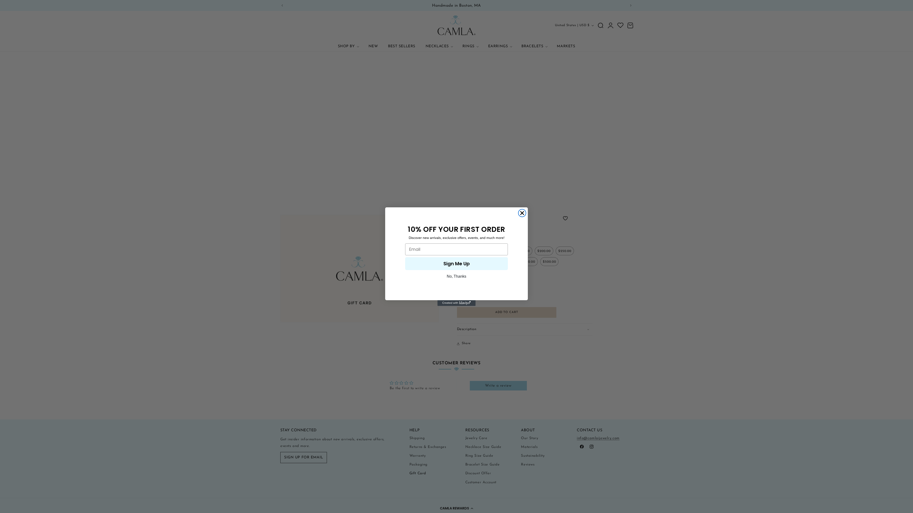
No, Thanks (456, 276)
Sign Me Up (456, 263)
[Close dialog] (522, 213)
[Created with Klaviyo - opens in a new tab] (456, 303)
